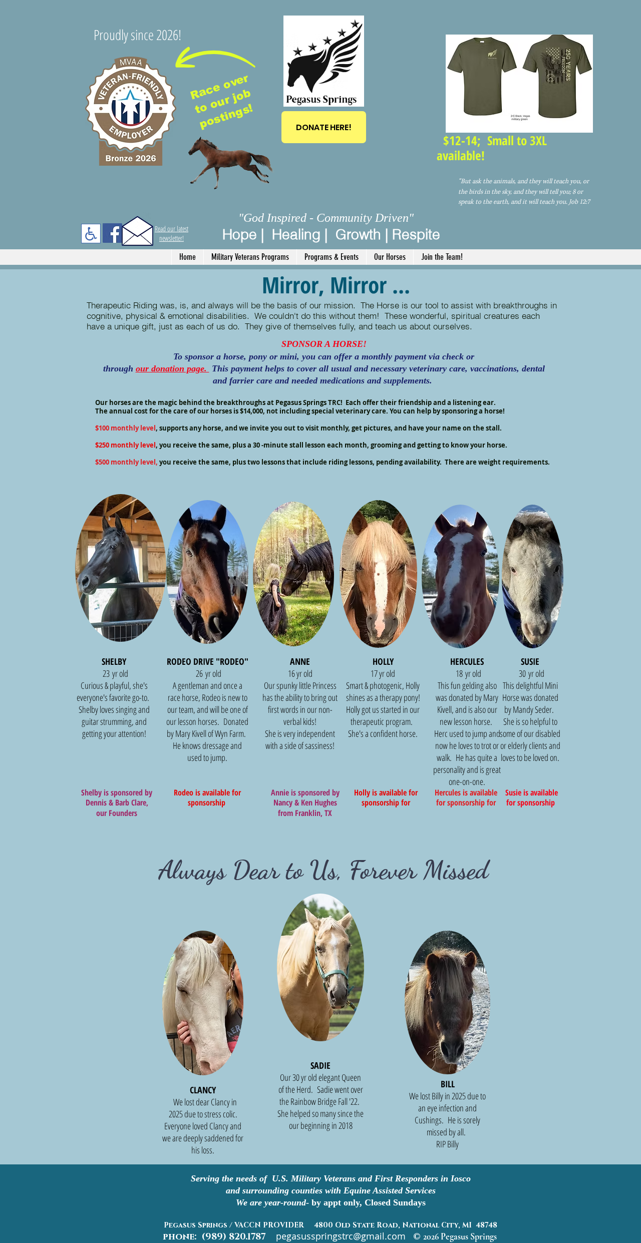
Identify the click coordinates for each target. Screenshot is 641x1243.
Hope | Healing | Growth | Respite (331, 234)
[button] (249, 257)
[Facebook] (112, 233)
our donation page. (172, 368)
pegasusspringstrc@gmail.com (341, 1236)
